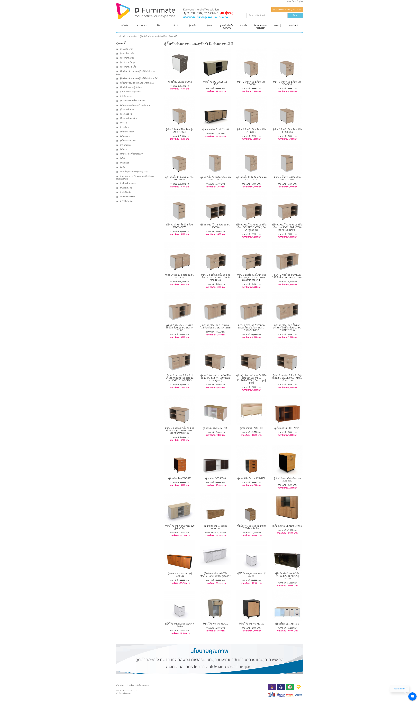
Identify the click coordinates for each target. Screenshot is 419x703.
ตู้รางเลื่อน (124, 127)
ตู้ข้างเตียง (124, 163)
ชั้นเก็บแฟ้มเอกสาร (127, 183)
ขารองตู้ (123, 123)
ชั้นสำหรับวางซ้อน (127, 197)
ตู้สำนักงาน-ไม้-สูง (127, 62)
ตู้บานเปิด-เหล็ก (126, 49)
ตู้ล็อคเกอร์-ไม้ (125, 114)
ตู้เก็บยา (123, 149)
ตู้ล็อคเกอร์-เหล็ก (126, 109)
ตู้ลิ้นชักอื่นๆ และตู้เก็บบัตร (130, 87)
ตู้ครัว (122, 167)
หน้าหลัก (124, 25)
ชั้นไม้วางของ (125, 96)
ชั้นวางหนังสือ (125, 188)
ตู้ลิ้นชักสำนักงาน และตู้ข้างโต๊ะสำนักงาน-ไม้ (158, 36)
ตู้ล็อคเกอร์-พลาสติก (128, 118)
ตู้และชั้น (133, 36)
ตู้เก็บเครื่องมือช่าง (127, 132)
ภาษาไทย (291, 1)
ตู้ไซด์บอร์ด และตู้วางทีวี (130, 92)
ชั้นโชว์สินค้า (125, 192)
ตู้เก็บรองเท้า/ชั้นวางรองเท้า (131, 154)
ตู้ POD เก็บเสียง (126, 201)
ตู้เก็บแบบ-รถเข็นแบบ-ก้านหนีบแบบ (134, 105)
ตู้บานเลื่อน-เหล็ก (126, 53)
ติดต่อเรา (146, 685)
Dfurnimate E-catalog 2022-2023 (288, 9)
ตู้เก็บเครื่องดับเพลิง (127, 140)
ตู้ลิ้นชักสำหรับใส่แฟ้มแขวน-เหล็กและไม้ (136, 83)
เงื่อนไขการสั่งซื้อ (134, 685)
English (300, 1)
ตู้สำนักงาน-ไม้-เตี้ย (127, 67)
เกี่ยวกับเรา (121, 685)
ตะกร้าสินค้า (294, 25)
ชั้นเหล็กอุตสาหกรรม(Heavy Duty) (133, 172)
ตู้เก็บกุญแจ (124, 136)
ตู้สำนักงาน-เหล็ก (126, 58)
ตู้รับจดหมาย (125, 145)
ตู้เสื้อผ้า (123, 158)
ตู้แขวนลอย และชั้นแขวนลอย (132, 101)
